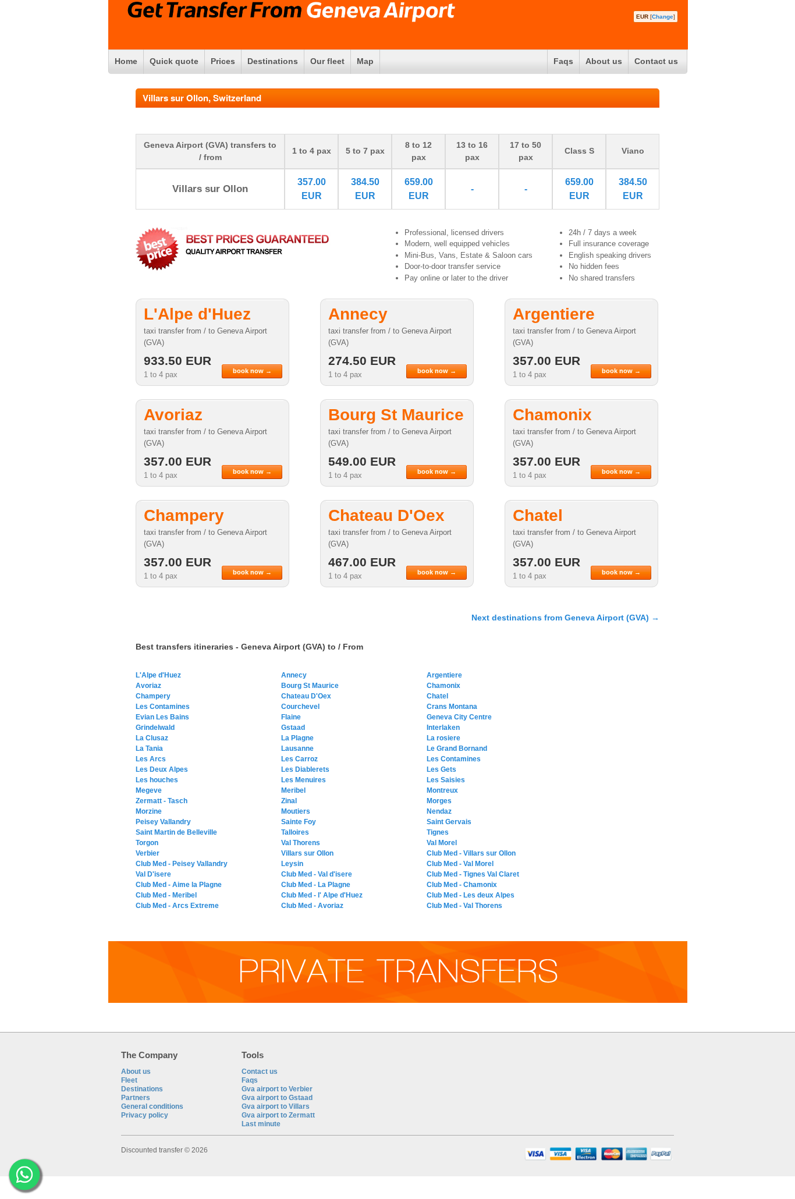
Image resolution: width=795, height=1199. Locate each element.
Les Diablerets (305, 769)
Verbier (147, 853)
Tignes (438, 832)
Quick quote (174, 61)
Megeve (149, 790)
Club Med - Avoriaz (312, 906)
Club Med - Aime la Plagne (179, 885)
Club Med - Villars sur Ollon (471, 853)
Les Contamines (163, 707)
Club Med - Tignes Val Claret (473, 874)
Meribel (293, 790)
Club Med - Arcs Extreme (177, 906)
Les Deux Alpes (162, 769)
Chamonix (443, 686)
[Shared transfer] (397, 1001)
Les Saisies (446, 780)
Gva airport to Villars (276, 1106)
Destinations (272, 61)
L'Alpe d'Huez (158, 675)
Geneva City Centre (459, 717)
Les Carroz (299, 759)
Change (662, 16)
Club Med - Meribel (166, 895)
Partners (135, 1098)
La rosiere (443, 738)
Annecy (294, 675)
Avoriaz (148, 686)
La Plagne (297, 738)
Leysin (292, 864)
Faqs (563, 61)
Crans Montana (452, 707)
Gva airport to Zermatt (278, 1115)
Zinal (289, 801)
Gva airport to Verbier (277, 1089)
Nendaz (439, 811)
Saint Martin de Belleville (176, 832)
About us (603, 61)
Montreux (442, 790)
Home (126, 61)
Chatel (437, 696)
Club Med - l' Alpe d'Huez (322, 895)
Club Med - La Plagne (315, 885)
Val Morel (442, 843)
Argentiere (444, 675)
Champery (153, 696)
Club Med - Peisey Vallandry (182, 864)
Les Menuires (303, 780)
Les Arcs (151, 759)
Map (365, 61)
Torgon (147, 843)
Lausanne (297, 748)
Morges (439, 801)
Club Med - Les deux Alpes (470, 895)
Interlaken (443, 727)
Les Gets (441, 769)
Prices (223, 61)
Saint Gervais (449, 822)
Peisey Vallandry (163, 822)
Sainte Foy (298, 822)
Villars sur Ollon (307, 853)
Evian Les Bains (162, 717)
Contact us (656, 61)
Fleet (129, 1080)
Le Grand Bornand (457, 748)
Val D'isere (153, 874)
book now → (252, 370)
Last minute (261, 1124)
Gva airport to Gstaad (277, 1098)
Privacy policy (144, 1115)
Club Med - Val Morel (460, 864)
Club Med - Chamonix (462, 885)
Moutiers (295, 811)
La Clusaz (152, 738)
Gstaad (293, 727)
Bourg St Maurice (310, 686)
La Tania (149, 748)
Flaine (291, 717)
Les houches (157, 780)
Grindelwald (155, 727)
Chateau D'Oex (306, 696)
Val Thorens (300, 843)
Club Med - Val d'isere (316, 874)
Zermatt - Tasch (161, 801)
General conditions (152, 1106)
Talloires (295, 832)
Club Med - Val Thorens (464, 906)
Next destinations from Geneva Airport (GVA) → (565, 617)
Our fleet (327, 61)
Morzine (149, 811)
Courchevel (300, 707)
